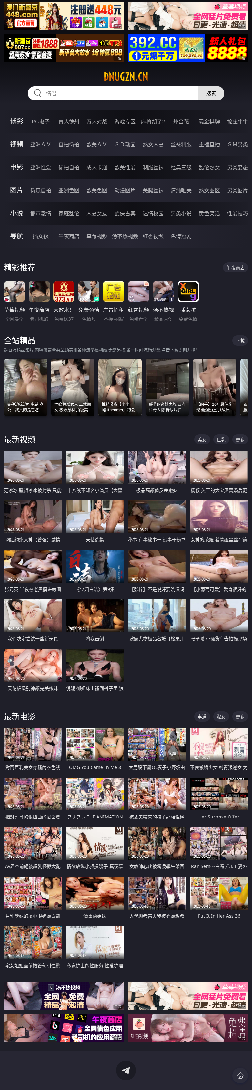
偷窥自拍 (40, 190)
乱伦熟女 (209, 167)
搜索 (211, 93)
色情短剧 (181, 236)
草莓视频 (96, 236)
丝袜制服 (181, 144)
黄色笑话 (209, 213)
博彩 (16, 121)
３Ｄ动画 (125, 144)
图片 (16, 190)
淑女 (221, 716)
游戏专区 (125, 121)
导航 (16, 236)
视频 (16, 144)
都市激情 (40, 213)
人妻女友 (96, 213)
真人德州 (68, 121)
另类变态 (237, 167)
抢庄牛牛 (237, 121)
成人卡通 (96, 167)
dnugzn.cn (126, 76)
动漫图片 (125, 190)
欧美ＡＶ (96, 144)
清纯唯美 (181, 190)
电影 (16, 167)
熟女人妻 (153, 144)
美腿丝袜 (153, 190)
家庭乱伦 (68, 213)
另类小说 (181, 213)
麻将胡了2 (153, 121)
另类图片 (237, 190)
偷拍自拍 (68, 167)
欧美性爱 (125, 167)
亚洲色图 (68, 190)
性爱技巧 (237, 213)
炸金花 (181, 121)
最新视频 (19, 439)
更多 (240, 439)
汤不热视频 (125, 236)
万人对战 (96, 121)
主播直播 (209, 144)
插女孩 (41, 236)
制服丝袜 (153, 167)
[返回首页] (240, 1075)
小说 (16, 213)
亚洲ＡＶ (40, 144)
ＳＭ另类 (237, 144)
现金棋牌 (209, 121)
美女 (202, 439)
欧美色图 (96, 190)
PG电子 (41, 121)
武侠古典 (125, 213)
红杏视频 (153, 236)
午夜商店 (68, 236)
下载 (240, 340)
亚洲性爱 (40, 167)
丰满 (202, 716)
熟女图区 (209, 190)
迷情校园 (153, 213)
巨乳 (221, 439)
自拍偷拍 (68, 144)
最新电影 (19, 716)
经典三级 (181, 167)
